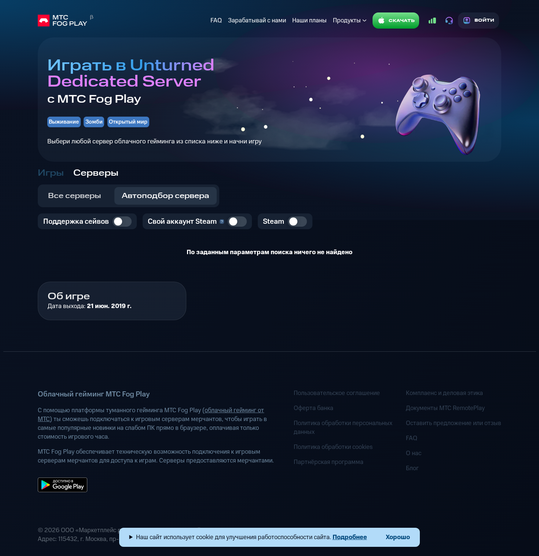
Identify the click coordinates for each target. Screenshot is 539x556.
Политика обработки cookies (333, 447)
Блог (412, 468)
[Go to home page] (122, 20)
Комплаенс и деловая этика (444, 393)
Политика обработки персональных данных (343, 427)
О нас (413, 453)
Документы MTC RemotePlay (445, 408)
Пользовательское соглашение (337, 393)
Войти (484, 20)
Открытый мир (128, 122)
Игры (51, 173)
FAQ (216, 20)
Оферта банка (313, 408)
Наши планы (309, 20)
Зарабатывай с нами (257, 20)
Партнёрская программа (328, 462)
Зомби (94, 122)
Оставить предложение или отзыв (453, 423)
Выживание (64, 122)
